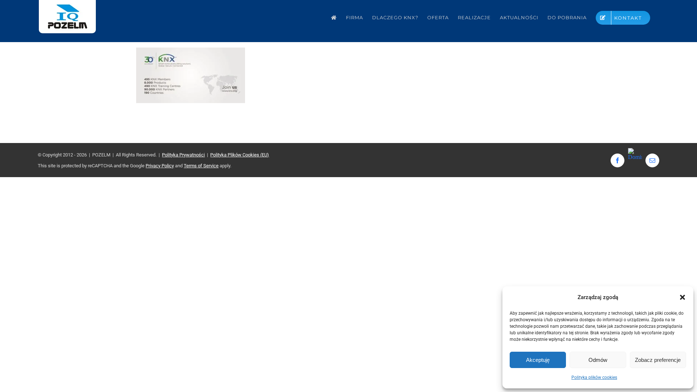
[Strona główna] (334, 17)
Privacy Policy (160, 165)
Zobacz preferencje (658, 360)
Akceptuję (538, 360)
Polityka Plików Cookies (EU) (239, 155)
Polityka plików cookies (594, 377)
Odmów (597, 360)
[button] (682, 297)
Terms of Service (201, 165)
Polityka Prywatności (183, 155)
